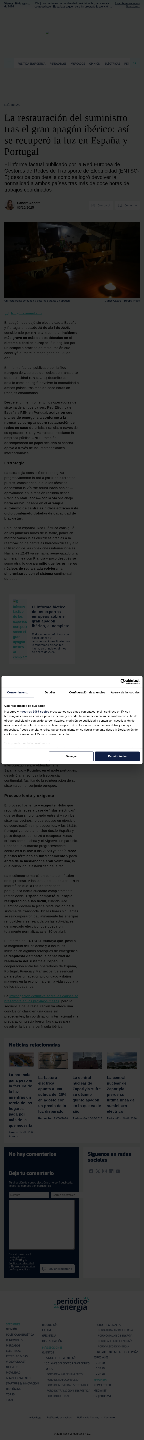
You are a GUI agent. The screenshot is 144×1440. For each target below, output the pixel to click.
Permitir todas (117, 756)
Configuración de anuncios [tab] (87, 692)
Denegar (71, 756)
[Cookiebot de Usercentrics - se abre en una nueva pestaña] (123, 681)
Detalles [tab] (50, 692)
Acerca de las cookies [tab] (125, 692)
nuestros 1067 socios (34, 711)
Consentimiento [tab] (17, 692)
